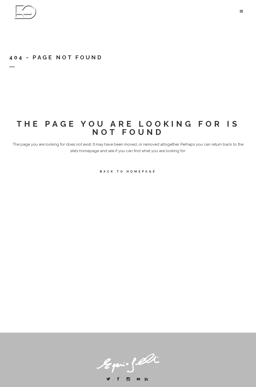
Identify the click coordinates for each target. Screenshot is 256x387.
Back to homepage (128, 171)
